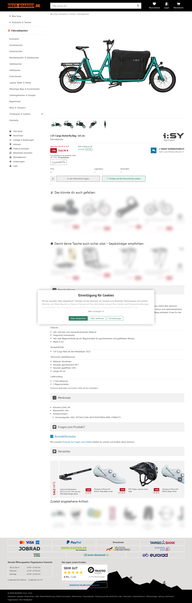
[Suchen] (138, 6)
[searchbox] (95, 6)
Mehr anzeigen (95, 311)
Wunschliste (154, 7)
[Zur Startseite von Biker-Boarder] (26, 6)
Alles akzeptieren (78, 318)
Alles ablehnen (97, 318)
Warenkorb (178, 7)
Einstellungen (115, 318)
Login (166, 7)
